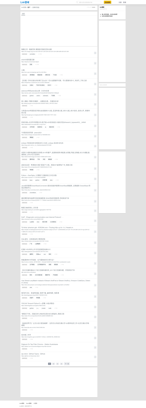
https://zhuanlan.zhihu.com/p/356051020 (32, 219)
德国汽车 (47, 275)
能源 (50, 264)
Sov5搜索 (28, 403)
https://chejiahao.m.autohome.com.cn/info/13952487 (35, 82)
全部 (23, 13)
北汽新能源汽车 (41, 264)
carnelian (32, 54)
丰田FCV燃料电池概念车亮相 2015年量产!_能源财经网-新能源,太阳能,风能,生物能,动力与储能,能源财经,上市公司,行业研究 (55, 153)
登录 (124, 2)
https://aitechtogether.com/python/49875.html (33, 305)
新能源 (50, 159)
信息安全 (39, 127)
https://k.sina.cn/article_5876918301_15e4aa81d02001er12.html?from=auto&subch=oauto (45, 262)
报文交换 (44, 222)
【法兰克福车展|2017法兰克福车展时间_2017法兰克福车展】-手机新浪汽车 (48, 270)
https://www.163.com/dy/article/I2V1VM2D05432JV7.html (36, 167)
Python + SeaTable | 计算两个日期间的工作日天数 (39, 175)
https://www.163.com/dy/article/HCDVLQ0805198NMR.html (37, 316)
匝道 (31, 64)
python (32, 95)
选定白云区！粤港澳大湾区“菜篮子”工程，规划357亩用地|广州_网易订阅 (46, 165)
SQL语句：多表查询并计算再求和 (33, 239)
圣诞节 (31, 298)
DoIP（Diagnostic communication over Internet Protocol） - (42, 217)
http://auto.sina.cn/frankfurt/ (28, 272)
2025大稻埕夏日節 (27, 59)
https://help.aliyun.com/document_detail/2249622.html (35, 190)
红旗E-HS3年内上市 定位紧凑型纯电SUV (36, 249)
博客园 (31, 137)
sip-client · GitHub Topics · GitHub (33, 354)
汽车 (38, 159)
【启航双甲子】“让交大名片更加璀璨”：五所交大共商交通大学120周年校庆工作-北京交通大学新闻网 (55, 324)
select (38, 95)
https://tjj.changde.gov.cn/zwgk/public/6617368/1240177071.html (38, 115)
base (31, 180)
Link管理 (21, 403)
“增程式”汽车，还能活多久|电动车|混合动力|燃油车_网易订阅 (42, 314)
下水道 (55, 75)
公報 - (23, 70)
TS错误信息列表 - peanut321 (31, 132)
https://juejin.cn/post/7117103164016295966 (33, 177)
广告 (31, 244)
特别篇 (38, 298)
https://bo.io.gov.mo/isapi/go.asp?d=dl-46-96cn (33, 72)
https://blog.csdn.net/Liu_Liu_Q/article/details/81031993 (36, 145)
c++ (38, 308)
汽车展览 (55, 275)
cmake (43, 308)
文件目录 (32, 127)
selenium (45, 95)
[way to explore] (24, 3)
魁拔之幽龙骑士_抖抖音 (29, 207)
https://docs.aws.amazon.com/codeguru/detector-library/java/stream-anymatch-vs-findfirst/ (45, 285)
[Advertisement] (112, 51)
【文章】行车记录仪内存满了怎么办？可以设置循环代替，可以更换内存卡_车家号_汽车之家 (54, 80)
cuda (49, 308)
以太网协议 (53, 222)
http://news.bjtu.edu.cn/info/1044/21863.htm (33, 327)
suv (45, 254)
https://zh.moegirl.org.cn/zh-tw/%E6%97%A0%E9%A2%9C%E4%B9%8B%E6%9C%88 (45, 51)
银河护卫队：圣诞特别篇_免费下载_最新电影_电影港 (40, 293)
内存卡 (49, 85)
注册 (120, 2)
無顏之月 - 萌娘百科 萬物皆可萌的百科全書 (36, 49)
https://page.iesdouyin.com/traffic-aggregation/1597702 (36, 210)
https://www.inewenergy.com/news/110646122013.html (36, 156)
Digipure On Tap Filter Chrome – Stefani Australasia (39, 344)
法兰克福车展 (38, 275)
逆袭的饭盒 (35, 7)
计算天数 (44, 180)
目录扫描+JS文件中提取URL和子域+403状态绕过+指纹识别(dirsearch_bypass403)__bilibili (53, 122)
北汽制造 (32, 264)
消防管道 (32, 75)
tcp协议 (32, 222)
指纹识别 (51, 127)
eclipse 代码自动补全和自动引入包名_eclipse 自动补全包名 (42, 143)
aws (31, 287)
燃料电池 (32, 159)
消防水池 (47, 75)
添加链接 (107, 2)
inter (38, 222)
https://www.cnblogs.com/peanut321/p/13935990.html (35, 134)
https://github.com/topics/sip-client (30, 356)
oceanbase (33, 192)
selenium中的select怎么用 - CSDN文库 (35, 91)
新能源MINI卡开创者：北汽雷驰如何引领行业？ (38, 260)
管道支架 (39, 75)
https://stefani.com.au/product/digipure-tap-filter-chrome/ (36, 346)
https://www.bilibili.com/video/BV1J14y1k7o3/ (33, 124)
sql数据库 (37, 244)
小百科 (35, 403)
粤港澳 (31, 170)
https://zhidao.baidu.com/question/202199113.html (35, 241)
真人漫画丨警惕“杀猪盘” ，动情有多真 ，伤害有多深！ (40, 101)
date (51, 180)
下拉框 (53, 95)
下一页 (67, 364)
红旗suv (38, 254)
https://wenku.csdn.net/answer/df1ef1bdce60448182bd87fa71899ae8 (40, 93)
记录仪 (31, 85)
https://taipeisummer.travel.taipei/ (30, 62)
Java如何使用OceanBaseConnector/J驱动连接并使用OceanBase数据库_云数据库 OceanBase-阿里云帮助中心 (55, 186)
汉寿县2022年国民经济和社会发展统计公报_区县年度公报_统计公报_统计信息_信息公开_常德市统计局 (55, 111)
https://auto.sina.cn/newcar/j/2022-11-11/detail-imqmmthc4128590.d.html (41, 200)
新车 (50, 254)
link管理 (23, 7)
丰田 (44, 159)
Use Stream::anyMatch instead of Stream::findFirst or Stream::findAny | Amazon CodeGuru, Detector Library (55, 281)
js (45, 127)
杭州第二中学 (26, 335)
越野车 (31, 254)
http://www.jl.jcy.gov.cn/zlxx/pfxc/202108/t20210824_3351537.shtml (39, 103)
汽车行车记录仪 (40, 85)
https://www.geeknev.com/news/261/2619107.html (34, 251)
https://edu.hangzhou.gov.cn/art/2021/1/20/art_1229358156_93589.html (40, 337)
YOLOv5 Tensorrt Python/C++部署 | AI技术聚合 (37, 303)
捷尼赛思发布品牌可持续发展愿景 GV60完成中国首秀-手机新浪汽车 (45, 198)
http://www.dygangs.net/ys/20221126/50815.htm (34, 295)
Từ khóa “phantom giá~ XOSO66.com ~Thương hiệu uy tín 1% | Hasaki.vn (47, 227)
